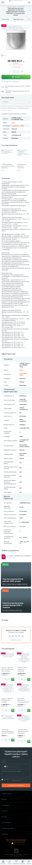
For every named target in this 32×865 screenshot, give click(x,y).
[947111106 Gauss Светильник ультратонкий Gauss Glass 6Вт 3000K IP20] (8, 721)
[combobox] (5, 766)
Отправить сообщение (16, 785)
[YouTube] (16, 851)
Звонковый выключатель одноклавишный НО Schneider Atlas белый (24, 701)
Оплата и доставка (8, 828)
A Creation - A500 (17, 126)
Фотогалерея (6, 822)
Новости (4, 811)
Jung (13, 122)
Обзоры (4, 817)
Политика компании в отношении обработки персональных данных (16, 855)
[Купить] (12, 679)
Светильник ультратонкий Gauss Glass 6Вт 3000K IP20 (8, 731)
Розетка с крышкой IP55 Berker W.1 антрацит (7, 700)
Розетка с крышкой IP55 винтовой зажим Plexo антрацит (8, 669)
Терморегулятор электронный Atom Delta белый (23, 731)
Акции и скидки (7, 793)
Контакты (5, 834)
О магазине (5, 805)
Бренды (4, 799)
